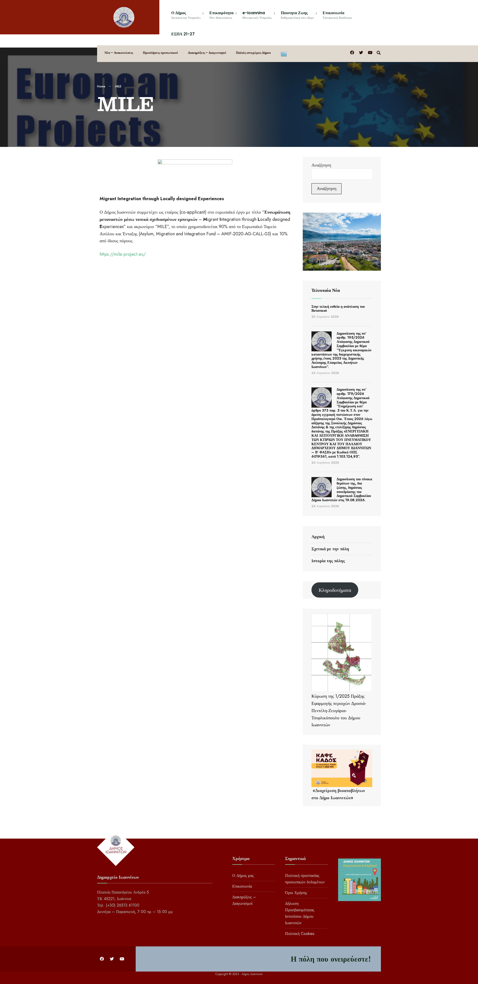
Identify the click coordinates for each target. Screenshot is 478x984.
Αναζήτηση (321, 165)
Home (101, 86)
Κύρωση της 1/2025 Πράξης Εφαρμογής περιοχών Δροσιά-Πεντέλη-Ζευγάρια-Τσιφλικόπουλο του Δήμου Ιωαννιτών (338, 710)
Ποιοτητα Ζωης (297, 15)
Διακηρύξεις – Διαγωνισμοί (207, 52)
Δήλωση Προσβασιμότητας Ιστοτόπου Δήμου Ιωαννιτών (299, 913)
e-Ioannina (257, 15)
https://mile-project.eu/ (123, 254)
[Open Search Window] (378, 52)
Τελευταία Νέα (325, 290)
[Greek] (284, 53)
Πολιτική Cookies (299, 933)
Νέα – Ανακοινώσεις (119, 52)
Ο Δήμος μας (243, 875)
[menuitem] (188, 14)
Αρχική (318, 537)
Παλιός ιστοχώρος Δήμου (253, 52)
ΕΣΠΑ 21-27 (183, 34)
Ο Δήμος (185, 15)
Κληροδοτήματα (335, 590)
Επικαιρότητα (221, 15)
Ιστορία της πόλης (328, 561)
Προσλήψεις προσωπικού (160, 52)
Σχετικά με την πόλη (330, 549)
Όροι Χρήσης (296, 893)
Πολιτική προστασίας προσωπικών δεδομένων (305, 879)
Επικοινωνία (337, 15)
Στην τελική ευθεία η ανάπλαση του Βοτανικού (338, 308)
